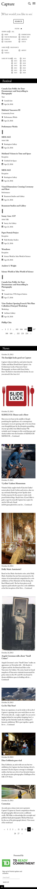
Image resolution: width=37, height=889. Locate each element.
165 (25, 329)
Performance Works (10, 126)
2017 (15, 63)
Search (19, 21)
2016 (24, 61)
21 (19, 829)
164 (21, 329)
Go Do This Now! (9, 706)
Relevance (14, 47)
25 (32, 829)
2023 (15, 70)
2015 (15, 61)
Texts (23, 41)
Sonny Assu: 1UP (9, 216)
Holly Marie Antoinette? (11, 569)
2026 (24, 72)
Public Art (25, 37)
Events (7, 39)
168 (6, 333)
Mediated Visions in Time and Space (16, 153)
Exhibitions (26, 34)
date (6, 50)
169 (11, 333)
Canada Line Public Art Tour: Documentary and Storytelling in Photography (15, 91)
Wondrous (6, 249)
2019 (15, 65)
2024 (24, 70)
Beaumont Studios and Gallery (14, 206)
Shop (6, 34)
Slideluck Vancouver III (11, 110)
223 (22, 333)
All (13, 31)
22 (22, 829)
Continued (15, 436)
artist (23, 50)
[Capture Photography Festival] (8, 4)
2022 (24, 68)
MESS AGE (6, 137)
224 (27, 333)
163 (17, 329)
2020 (24, 65)
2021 (15, 68)
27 (18, 833)
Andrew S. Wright (9, 266)
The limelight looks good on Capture (16, 358)
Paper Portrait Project (10, 232)
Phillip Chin (7, 322)
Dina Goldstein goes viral (12, 760)
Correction (6, 804)
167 (34, 329)
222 (18, 333)
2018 (24, 63)
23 (25, 829)
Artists (24, 39)
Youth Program (10, 37)
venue (6, 53)
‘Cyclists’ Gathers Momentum (13, 483)
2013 (24, 58)
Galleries (8, 41)
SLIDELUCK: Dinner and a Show (15, 415)
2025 (15, 72)
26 (15, 833)
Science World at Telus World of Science (17, 271)
